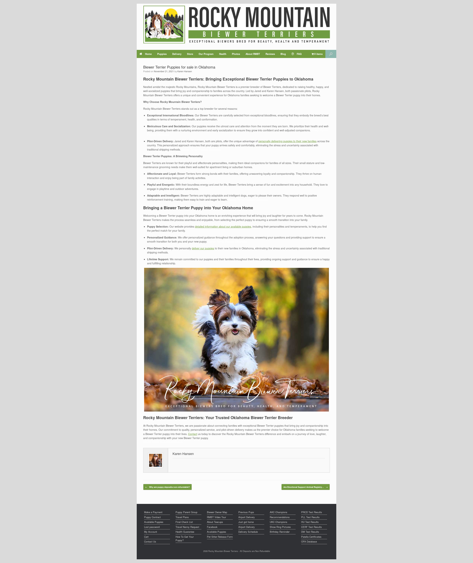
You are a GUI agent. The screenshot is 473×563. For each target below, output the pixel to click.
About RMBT (253, 54)
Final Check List (184, 522)
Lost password (152, 527)
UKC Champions (278, 522)
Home (148, 54)
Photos (236, 54)
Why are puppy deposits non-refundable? (167, 487)
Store (190, 54)
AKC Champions (278, 512)
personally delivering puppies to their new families (287, 141)
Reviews (270, 54)
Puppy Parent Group (186, 512)
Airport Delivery (246, 517)
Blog (283, 54)
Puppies (162, 54)
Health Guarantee (185, 531)
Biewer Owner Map (217, 512)
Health (222, 54)
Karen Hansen (184, 71)
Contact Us (150, 541)
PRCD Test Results (311, 512)
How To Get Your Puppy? (185, 538)
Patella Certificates (311, 536)
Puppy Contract (152, 517)
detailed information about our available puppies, (223, 226)
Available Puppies (153, 522)
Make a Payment (153, 512)
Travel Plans (182, 517)
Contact (192, 434)
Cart (146, 536)
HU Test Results (310, 522)
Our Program (206, 54)
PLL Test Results (310, 517)
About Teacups (215, 522)
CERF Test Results (311, 527)
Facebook (212, 527)
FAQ (299, 54)
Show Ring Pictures (280, 527)
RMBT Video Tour (216, 517)
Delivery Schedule (248, 531)
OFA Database (309, 541)
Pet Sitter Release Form (220, 536)
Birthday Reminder (280, 531)
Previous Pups (246, 512)
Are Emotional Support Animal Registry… (305, 487)
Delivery (176, 54)
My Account (150, 531)
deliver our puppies (203, 248)
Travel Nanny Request (187, 527)
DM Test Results (310, 531)
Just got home (246, 522)
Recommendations (280, 517)
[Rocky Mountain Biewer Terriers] (236, 24)
